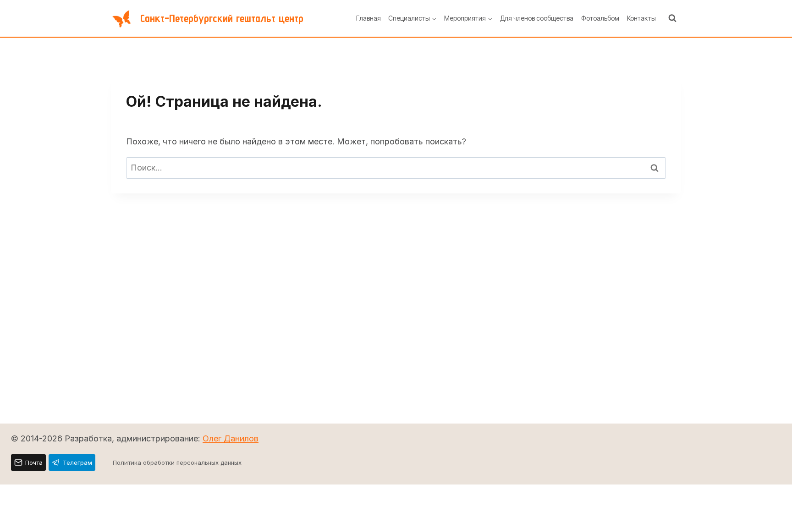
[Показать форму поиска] (672, 18)
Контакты (641, 18)
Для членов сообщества (536, 18)
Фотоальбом (600, 18)
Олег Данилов (230, 438)
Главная (368, 18)
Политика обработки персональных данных (177, 462)
